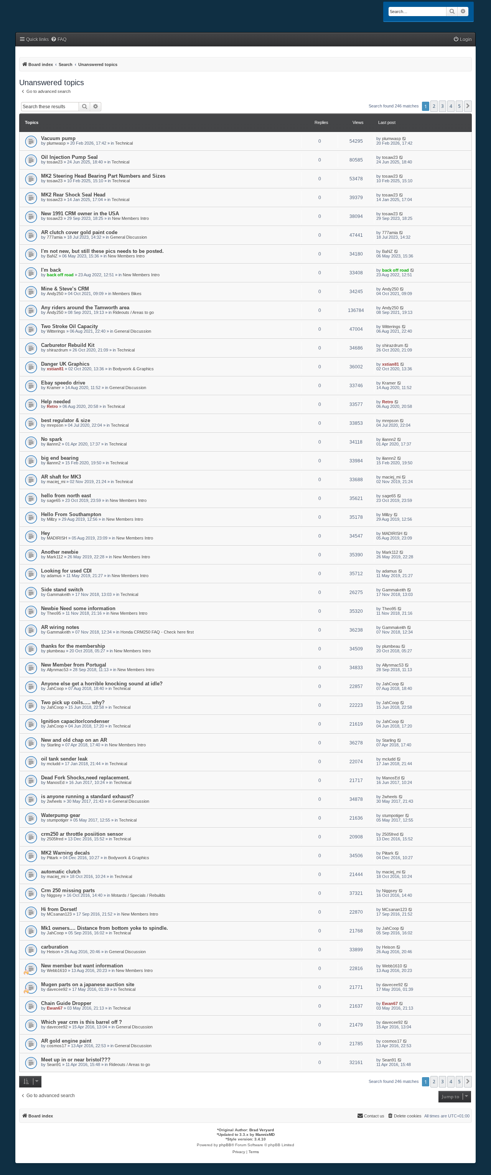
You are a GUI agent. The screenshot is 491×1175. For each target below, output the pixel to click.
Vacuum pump (58, 138)
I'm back (51, 270)
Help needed (56, 401)
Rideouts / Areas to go (133, 312)
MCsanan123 (59, 914)
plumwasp (56, 143)
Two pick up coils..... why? (73, 702)
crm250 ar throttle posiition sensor (82, 834)
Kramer (54, 387)
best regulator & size (65, 420)
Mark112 (55, 556)
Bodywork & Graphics (133, 368)
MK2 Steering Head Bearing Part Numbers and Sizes (103, 176)
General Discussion (128, 237)
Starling (54, 745)
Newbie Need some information (78, 608)
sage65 (54, 500)
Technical (124, 143)
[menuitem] (58, 40)
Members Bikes (127, 293)
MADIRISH (57, 538)
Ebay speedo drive (63, 383)
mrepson (55, 425)
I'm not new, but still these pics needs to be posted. (102, 251)
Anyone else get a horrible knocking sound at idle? (102, 684)
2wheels (54, 801)
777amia (55, 237)
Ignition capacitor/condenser (75, 721)
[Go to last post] (404, 138)
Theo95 (54, 613)
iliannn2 (54, 444)
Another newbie (59, 552)
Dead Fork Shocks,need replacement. (85, 778)
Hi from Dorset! (59, 909)
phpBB (225, 1145)
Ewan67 (55, 1008)
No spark (51, 439)
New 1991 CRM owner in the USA (80, 213)
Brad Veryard (261, 1130)
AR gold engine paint (66, 1041)
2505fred (55, 839)
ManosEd (55, 782)
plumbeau (56, 651)
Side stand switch (62, 589)
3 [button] (442, 106)
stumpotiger (58, 820)
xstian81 (55, 368)
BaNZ (52, 256)
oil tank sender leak (64, 759)
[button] (468, 106)
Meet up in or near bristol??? (75, 1060)
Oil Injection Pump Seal (69, 157)
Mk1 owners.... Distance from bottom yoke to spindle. (104, 928)
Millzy (52, 519)
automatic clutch (61, 872)
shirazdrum (57, 350)
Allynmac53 (57, 669)
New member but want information (82, 966)
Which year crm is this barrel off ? (81, 1022)
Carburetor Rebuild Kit (67, 345)
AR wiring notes (60, 627)
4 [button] (451, 106)
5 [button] (459, 106)
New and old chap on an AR (74, 740)
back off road (60, 274)
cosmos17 (56, 1045)
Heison (53, 951)
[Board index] (48, 12)
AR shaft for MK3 (61, 477)
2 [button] (434, 106)
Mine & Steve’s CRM (65, 289)
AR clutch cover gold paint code (79, 232)
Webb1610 (57, 970)
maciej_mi (56, 481)
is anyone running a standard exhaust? (87, 796)
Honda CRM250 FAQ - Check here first (157, 632)
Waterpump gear (60, 815)
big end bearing (60, 458)
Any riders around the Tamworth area (85, 307)
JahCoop (55, 688)
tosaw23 (55, 162)
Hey (45, 533)
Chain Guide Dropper (66, 1003)
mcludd (53, 763)
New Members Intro (130, 218)
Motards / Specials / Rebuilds (138, 895)
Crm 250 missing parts (68, 890)
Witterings (56, 331)
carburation (54, 947)
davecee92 (57, 989)
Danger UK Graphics (65, 364)
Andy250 (55, 293)
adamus (54, 575)
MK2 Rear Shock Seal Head (73, 195)
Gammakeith (59, 594)
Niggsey (54, 895)
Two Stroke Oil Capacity (69, 326)
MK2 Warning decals (65, 853)
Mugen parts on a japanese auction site (87, 984)
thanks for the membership (73, 646)
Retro (52, 406)
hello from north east (66, 495)
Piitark (52, 857)
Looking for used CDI (66, 571)
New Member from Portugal (73, 665)
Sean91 (54, 1064)
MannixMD (265, 1134)
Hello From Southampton (71, 514)
